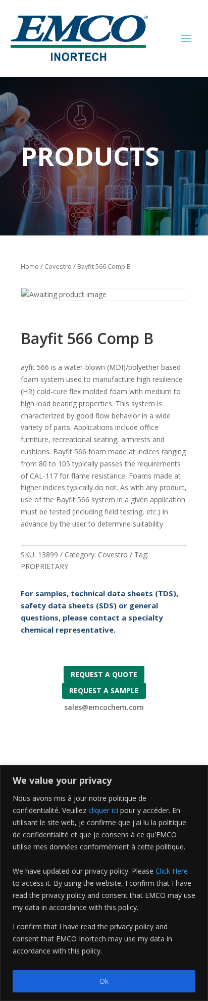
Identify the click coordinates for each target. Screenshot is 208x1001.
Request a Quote (104, 674)
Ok (104, 981)
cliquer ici (103, 810)
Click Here (171, 871)
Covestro (58, 266)
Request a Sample (104, 690)
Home (30, 266)
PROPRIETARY (44, 566)
